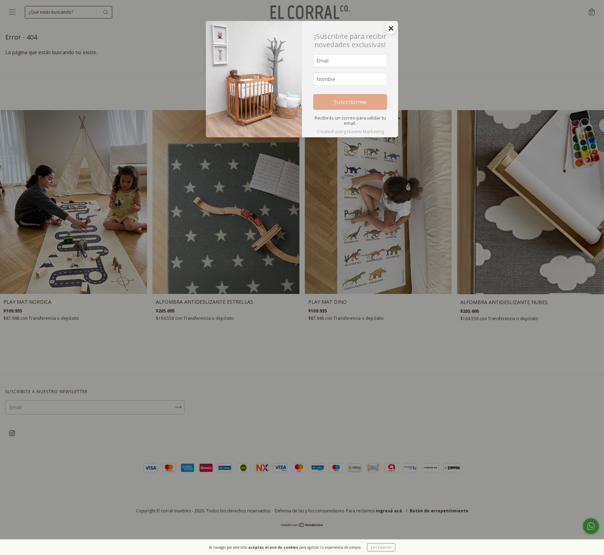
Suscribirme (350, 102)
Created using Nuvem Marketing (350, 131)
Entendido (381, 547)
